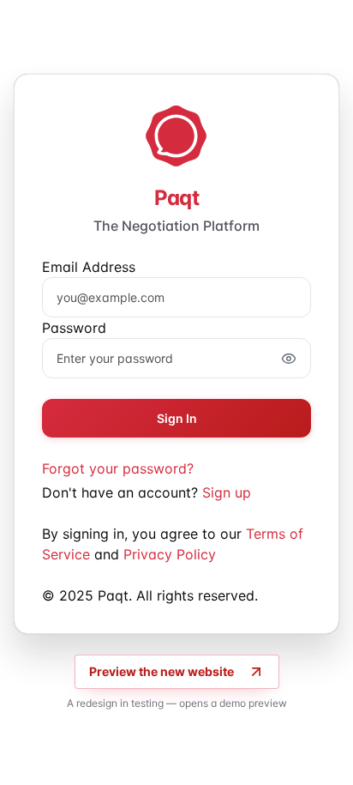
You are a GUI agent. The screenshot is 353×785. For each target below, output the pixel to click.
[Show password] (288, 358)
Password (74, 327)
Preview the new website (161, 671)
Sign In (177, 418)
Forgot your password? (118, 468)
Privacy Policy (169, 554)
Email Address (88, 266)
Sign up (226, 492)
